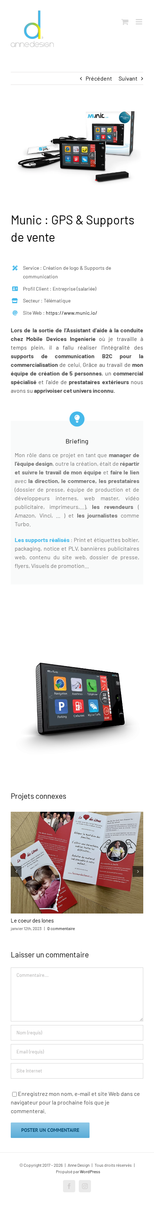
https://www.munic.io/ (71, 313)
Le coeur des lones (32, 920)
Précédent (99, 78)
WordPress (90, 1171)
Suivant (128, 78)
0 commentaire (61, 928)
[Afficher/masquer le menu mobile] (139, 22)
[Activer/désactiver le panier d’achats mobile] (125, 22)
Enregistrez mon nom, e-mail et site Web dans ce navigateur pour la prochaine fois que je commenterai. (75, 1102)
